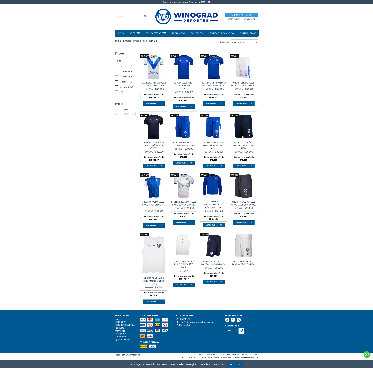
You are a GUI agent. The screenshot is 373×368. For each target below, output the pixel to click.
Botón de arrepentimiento (246, 358)
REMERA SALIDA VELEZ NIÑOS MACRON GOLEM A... (153, 204)
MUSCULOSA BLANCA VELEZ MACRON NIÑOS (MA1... (153, 281)
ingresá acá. (226, 358)
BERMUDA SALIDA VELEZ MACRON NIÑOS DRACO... (213, 263)
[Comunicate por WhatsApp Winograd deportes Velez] (367, 354)
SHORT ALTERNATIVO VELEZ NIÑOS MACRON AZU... (213, 145)
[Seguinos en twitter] (239, 320)
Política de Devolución (221, 33)
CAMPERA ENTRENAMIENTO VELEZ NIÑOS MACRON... (214, 204)
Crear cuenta (234, 19)
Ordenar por (224, 42)
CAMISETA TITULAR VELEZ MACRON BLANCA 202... (154, 84)
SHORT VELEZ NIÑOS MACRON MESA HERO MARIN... (243, 145)
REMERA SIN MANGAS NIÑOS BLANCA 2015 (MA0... (184, 264)
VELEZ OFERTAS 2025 (156, 33)
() (243, 15)
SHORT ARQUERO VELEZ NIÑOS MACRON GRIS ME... (243, 203)
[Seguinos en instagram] (227, 320)
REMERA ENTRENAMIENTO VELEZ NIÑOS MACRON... (214, 84)
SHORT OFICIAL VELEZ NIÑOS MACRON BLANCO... (243, 84)
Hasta (125, 110)
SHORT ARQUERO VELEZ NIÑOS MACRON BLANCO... (243, 263)
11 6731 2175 (185, 319)
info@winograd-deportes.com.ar (196, 322)
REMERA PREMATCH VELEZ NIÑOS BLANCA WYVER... (183, 203)
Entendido (235, 364)
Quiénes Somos (248, 33)
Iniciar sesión (249, 19)
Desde (117, 110)
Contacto (197, 33)
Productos (178, 33)
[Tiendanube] (128, 356)
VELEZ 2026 (135, 33)
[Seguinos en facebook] (233, 320)
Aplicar (133, 114)
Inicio (121, 33)
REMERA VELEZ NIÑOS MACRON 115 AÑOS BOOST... (184, 85)
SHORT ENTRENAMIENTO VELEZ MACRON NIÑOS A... (183, 144)
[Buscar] (145, 16)
